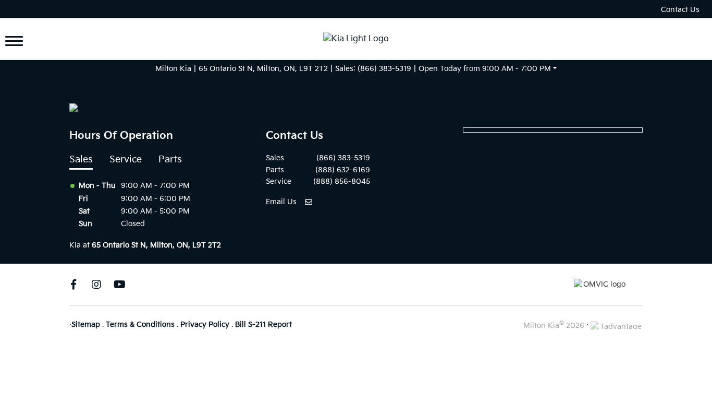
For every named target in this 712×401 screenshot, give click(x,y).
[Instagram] (96, 284)
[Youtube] (119, 284)
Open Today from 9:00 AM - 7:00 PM (485, 68)
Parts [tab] (170, 159)
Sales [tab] (81, 159)
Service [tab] (125, 159)
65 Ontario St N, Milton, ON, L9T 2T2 (263, 68)
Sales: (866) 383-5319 (373, 68)
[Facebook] (73, 284)
